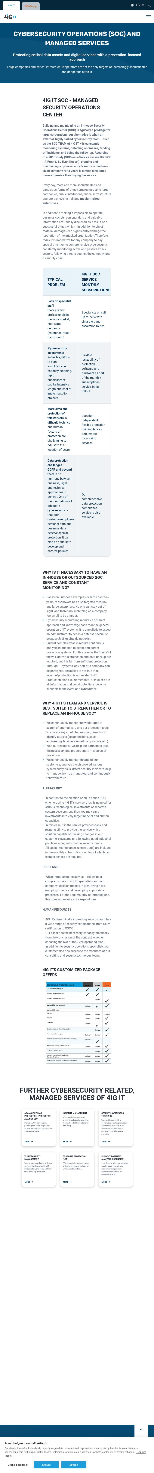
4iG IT (11, 5)
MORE (27, 1141)
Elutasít (46, 1465)
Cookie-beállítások (18, 1465)
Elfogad (73, 1465)
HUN (137, 5)
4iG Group (31, 6)
